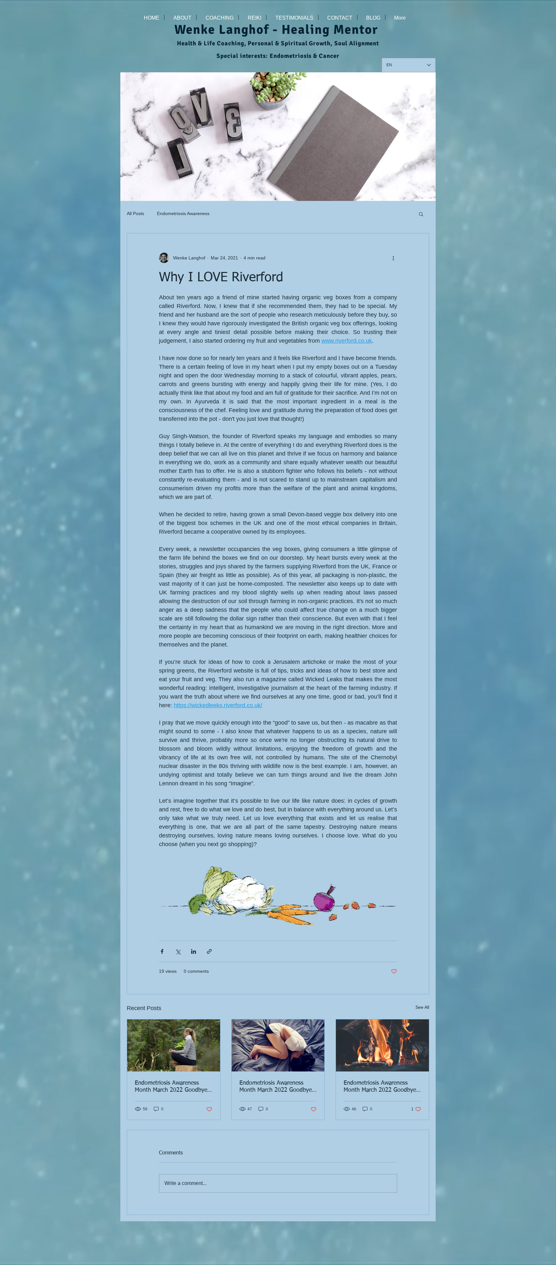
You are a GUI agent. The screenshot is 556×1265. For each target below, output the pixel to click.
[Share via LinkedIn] (193, 951)
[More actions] (393, 258)
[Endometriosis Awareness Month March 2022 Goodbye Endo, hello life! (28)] (173, 1045)
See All (422, 1007)
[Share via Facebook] (162, 951)
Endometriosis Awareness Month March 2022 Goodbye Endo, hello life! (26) (380, 1087)
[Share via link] (209, 951)
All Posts (135, 213)
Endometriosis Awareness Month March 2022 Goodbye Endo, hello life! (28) (171, 1087)
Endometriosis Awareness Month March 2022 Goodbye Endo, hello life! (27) (275, 1087)
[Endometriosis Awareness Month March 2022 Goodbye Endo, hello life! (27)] (278, 1045)
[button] (421, 213)
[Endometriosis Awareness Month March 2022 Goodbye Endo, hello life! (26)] (382, 1045)
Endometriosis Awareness (183, 213)
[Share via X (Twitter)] (178, 951)
